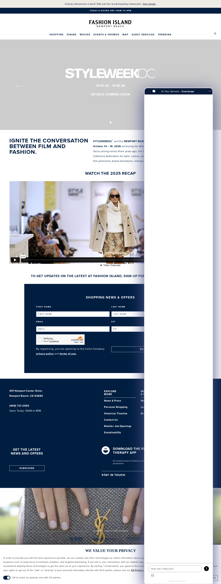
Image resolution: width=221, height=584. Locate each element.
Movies (85, 34)
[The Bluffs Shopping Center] (76, 540)
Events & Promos (106, 34)
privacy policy (45, 354)
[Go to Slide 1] (110, 122)
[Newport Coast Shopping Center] (139, 540)
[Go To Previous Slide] (18, 86)
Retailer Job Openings (118, 426)
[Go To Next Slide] (203, 86)
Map (125, 34)
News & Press (112, 401)
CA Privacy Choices (142, 570)
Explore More (110, 393)
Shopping (57, 34)
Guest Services (143, 34)
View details (149, 4)
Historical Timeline (115, 413)
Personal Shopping (115, 407)
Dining (72, 34)
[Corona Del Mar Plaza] (104, 540)
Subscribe (26, 468)
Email (40, 322)
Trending (164, 34)
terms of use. (68, 354)
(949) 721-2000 (19, 406)
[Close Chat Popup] (210, 91)
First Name (43, 307)
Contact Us (111, 420)
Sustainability (112, 432)
